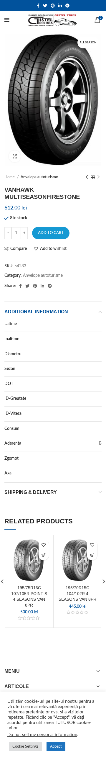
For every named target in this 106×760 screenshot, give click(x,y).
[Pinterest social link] (53, 5)
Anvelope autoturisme (39, 177)
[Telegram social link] (67, 5)
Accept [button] (56, 746)
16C (98, 354)
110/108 (94, 399)
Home (10, 177)
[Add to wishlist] (44, 545)
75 (99, 339)
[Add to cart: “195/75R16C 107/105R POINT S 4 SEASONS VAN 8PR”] (44, 555)
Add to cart (51, 233)
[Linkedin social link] (60, 5)
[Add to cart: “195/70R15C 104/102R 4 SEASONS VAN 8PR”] (92, 555)
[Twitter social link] (45, 5)
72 (99, 458)
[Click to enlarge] (15, 156)
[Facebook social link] (38, 5)
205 (98, 324)
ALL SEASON (89, 369)
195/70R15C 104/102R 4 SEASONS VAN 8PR (77, 593)
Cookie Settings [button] (25, 746)
